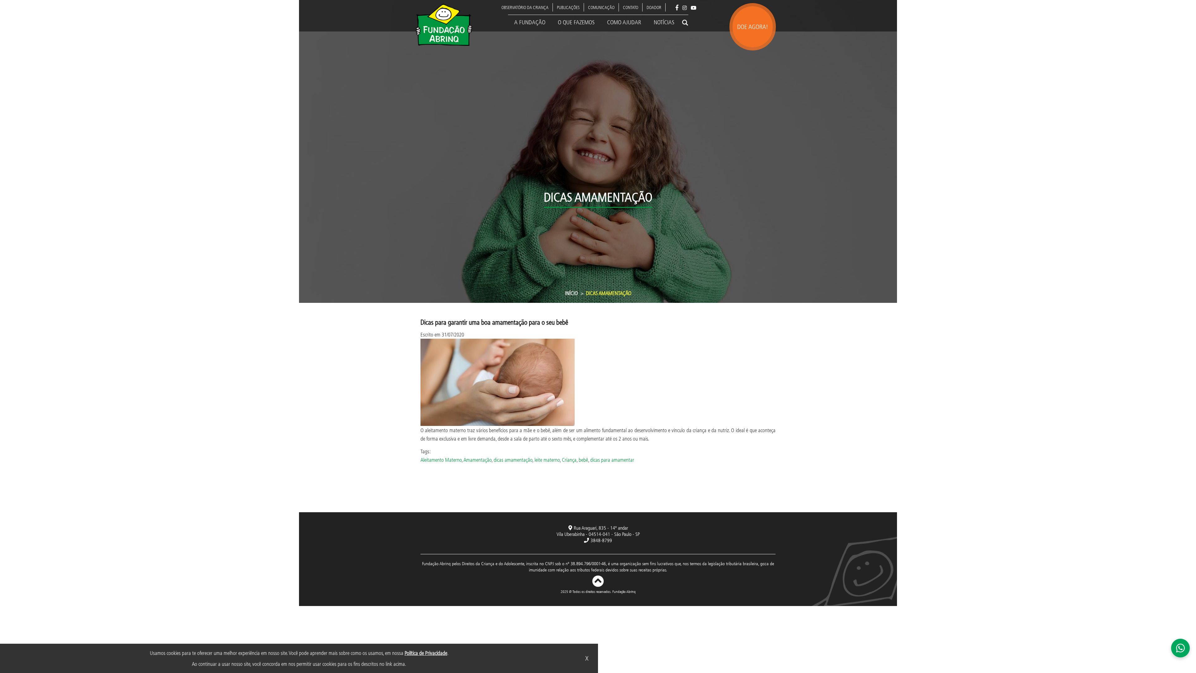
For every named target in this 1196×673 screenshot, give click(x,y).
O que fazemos (576, 22)
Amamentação (477, 459)
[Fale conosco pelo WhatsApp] (1180, 648)
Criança (569, 459)
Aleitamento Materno (441, 459)
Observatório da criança (524, 7)
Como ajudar (624, 22)
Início (571, 293)
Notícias (664, 22)
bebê (583, 459)
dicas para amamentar (612, 459)
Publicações (568, 7)
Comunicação (601, 7)
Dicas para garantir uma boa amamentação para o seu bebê (494, 322)
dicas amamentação (513, 459)
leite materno (547, 459)
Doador (654, 7)
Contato (630, 7)
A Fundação (529, 22)
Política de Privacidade (426, 653)
